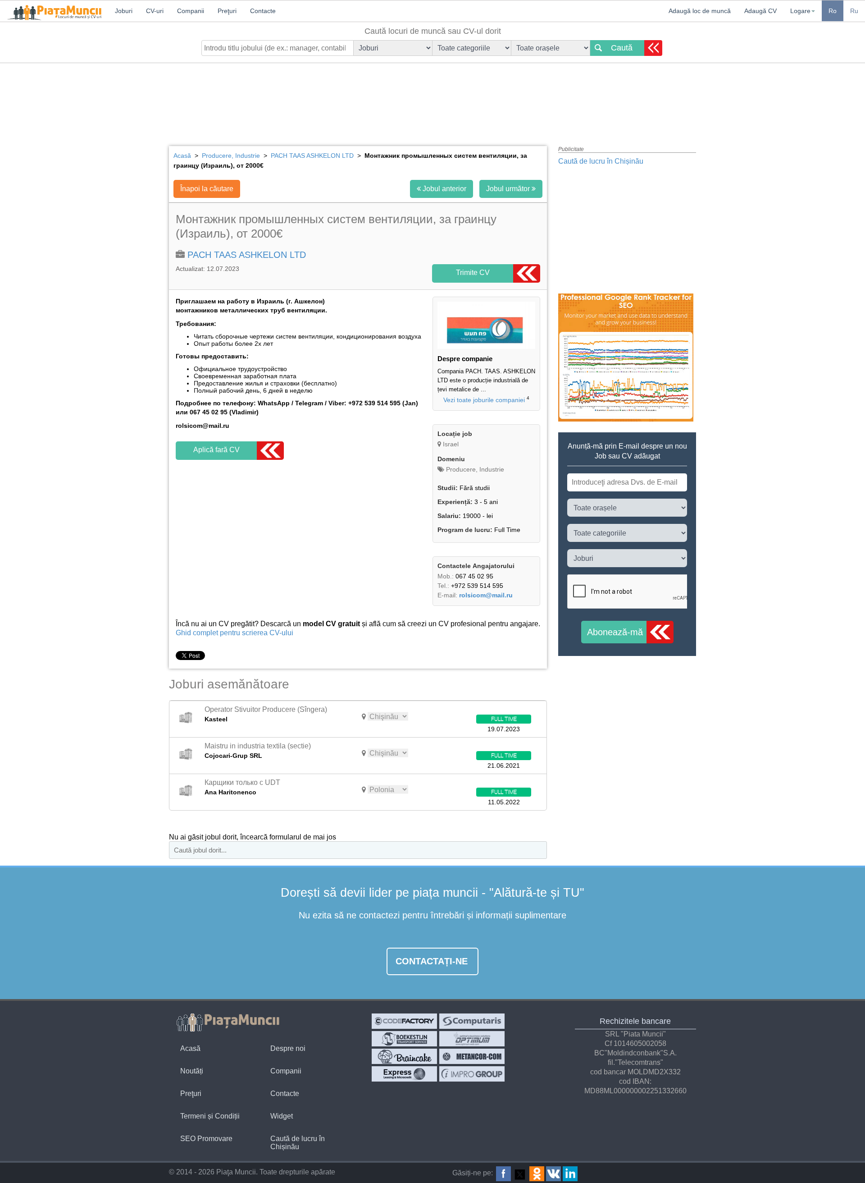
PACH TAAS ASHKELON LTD (246, 255)
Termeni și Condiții (210, 1116)
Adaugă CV (760, 10)
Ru (854, 10)
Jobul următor (509, 189)
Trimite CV (473, 272)
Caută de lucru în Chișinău (600, 161)
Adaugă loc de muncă (700, 10)
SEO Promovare (206, 1138)
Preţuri (190, 1093)
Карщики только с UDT (242, 782)
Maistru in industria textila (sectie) (258, 746)
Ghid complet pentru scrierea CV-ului (234, 633)
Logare (800, 10)
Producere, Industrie (474, 469)
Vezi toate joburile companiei (484, 400)
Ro (833, 10)
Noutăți (191, 1071)
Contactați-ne (432, 961)
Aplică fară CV (216, 450)
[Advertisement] (432, 97)
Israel (451, 444)
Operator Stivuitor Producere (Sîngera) (266, 709)
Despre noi (287, 1048)
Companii (285, 1071)
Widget (281, 1116)
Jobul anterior (443, 189)
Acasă (190, 1048)
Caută (622, 47)
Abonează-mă (615, 632)
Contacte (284, 1093)
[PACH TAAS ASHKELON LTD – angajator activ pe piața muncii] (486, 346)
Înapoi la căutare (206, 189)
